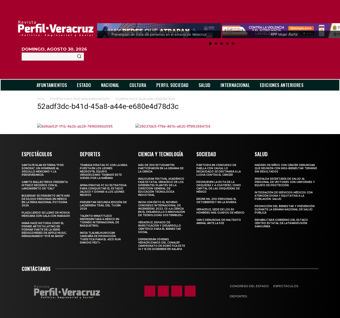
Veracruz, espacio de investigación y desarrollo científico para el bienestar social (159, 227)
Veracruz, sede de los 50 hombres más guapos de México (220, 211)
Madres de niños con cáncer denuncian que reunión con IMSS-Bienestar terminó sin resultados (286, 168)
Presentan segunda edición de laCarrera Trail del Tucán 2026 (103, 205)
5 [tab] (233, 43)
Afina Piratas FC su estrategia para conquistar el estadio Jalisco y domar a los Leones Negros (103, 190)
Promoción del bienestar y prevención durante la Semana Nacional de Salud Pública (285, 209)
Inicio (41, 99)
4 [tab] (227, 43)
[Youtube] (190, 291)
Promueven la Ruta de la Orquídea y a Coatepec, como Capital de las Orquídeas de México (218, 186)
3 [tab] (221, 43)
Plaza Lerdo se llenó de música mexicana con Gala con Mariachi (46, 214)
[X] (176, 291)
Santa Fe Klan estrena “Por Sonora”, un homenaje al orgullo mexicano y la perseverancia (43, 169)
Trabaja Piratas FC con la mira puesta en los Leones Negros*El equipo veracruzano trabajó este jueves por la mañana (103, 171)
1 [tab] (210, 43)
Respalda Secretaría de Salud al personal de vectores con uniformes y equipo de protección (285, 182)
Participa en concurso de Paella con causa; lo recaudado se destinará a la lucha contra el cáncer (218, 169)
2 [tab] (216, 43)
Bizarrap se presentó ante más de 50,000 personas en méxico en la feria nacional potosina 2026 (46, 200)
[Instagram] (163, 291)
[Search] (79, 57)
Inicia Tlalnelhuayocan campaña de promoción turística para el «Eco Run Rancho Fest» (100, 237)
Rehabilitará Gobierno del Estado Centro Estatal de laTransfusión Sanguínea (281, 223)
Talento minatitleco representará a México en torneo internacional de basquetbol (99, 220)
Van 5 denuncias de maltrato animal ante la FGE (218, 221)
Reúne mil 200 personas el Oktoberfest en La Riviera (216, 200)
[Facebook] (149, 291)
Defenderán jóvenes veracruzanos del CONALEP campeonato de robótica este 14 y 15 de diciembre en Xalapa (161, 244)
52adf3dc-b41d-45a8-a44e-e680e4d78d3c (80, 99)
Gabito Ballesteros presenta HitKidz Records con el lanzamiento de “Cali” (45, 185)
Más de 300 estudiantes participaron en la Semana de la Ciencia (160, 168)
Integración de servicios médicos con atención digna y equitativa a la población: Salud (284, 196)
